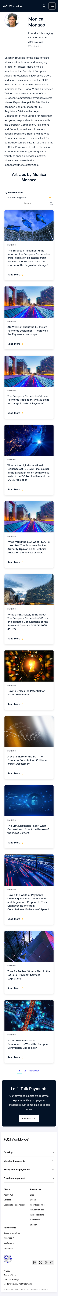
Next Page (34, 1070)
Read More (13, 274)
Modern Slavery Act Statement (18, 1284)
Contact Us (29, 1118)
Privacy (7, 1271)
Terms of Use (10, 1275)
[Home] (12, 6)
